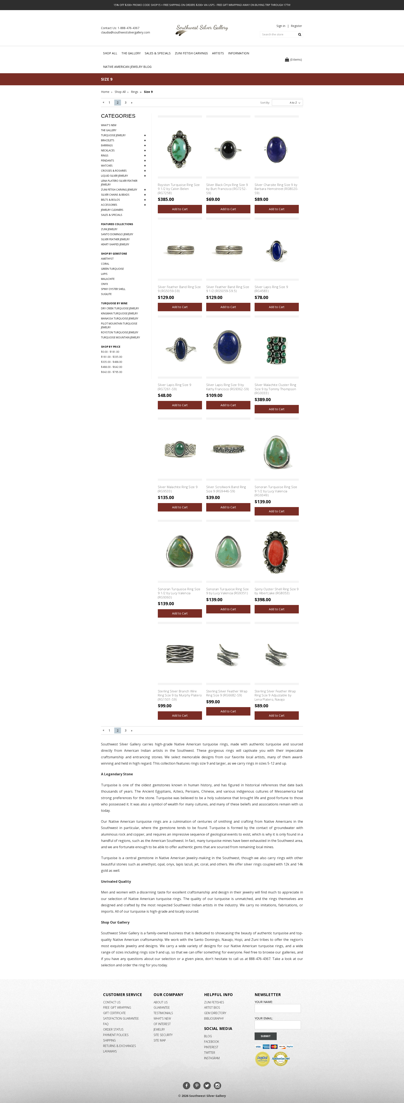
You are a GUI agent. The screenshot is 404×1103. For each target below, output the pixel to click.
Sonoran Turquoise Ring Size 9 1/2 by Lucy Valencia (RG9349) (276, 491)
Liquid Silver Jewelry (123, 176)
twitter (209, 1053)
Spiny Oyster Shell (113, 289)
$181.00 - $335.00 (111, 357)
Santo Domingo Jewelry (117, 234)
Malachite (107, 279)
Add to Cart (180, 209)
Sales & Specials (158, 53)
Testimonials (163, 1013)
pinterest (211, 1047)
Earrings (123, 145)
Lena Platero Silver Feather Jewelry (119, 182)
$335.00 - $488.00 (111, 362)
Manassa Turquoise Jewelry (119, 318)
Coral (105, 264)
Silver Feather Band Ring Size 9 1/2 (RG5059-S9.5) (227, 289)
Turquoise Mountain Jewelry (120, 337)
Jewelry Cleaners (112, 210)
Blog (208, 1036)
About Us (161, 1002)
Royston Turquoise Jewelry (119, 332)
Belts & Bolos (123, 200)
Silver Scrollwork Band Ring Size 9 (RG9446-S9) (226, 489)
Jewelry (159, 1029)
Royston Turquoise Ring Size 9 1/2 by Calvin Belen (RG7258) (179, 189)
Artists (218, 53)
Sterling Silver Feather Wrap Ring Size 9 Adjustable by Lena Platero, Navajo (275, 695)
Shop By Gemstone (114, 253)
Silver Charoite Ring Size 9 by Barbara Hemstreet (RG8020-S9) (276, 189)
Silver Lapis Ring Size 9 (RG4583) (271, 289)
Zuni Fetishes (214, 1002)
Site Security (163, 1035)
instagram (212, 1058)
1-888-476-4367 (128, 28)
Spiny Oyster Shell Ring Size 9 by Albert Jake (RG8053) (277, 591)
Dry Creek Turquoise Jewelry (120, 308)
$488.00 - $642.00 (111, 367)
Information (238, 53)
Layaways (110, 1051)
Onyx (104, 284)
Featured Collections (117, 224)
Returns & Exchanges (119, 1046)
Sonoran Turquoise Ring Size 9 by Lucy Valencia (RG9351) (227, 591)
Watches (123, 165)
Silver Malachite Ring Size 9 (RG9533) (178, 489)
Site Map (160, 1040)
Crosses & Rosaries (123, 170)
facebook (211, 1042)
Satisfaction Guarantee (121, 1018)
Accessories (123, 205)
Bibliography (214, 1018)
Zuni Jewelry (109, 229)
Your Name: (264, 1002)
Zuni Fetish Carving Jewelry (123, 189)
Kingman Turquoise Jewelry (119, 313)
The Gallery (131, 53)
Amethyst (107, 258)
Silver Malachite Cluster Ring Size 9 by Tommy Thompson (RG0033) (275, 389)
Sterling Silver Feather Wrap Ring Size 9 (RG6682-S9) (226, 693)
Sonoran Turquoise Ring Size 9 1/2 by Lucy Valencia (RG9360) (179, 593)
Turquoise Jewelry (123, 135)
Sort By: (265, 102)
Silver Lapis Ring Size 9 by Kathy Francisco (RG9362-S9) (227, 387)
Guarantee (162, 1008)
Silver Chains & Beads (123, 194)
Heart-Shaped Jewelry (115, 244)
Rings (123, 155)
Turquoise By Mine (114, 303)
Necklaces (123, 150)
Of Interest (162, 1024)
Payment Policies (116, 1035)
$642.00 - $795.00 (111, 372)
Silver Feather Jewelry (115, 239)
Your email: (264, 1018)
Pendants (123, 160)
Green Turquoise (112, 269)
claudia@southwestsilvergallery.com (125, 32)
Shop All (110, 53)
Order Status (113, 1029)
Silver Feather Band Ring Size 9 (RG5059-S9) (179, 289)
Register (296, 26)
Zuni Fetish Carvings (191, 53)
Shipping (109, 1040)
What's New (108, 125)
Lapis (104, 274)
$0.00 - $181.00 (110, 352)
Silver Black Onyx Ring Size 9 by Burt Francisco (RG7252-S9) (227, 189)
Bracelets (123, 140)
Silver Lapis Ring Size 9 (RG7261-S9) (174, 387)
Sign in (280, 26)
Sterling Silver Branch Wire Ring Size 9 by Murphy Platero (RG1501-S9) (180, 695)
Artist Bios (212, 1008)
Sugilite (106, 294)
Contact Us (112, 1002)
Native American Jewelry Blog (127, 67)
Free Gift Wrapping (117, 1008)
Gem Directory (215, 1013)
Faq (106, 1024)
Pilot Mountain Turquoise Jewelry (119, 325)
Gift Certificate (114, 1013)
